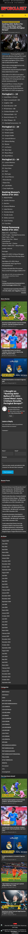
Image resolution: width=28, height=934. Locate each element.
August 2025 (5, 572)
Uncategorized (6, 771)
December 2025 (6, 561)
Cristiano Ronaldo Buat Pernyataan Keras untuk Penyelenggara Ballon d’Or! (13, 283)
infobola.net (5, 32)
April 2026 (5, 549)
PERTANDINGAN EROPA (8, 751)
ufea (3, 768)
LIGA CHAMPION (6, 718)
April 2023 (5, 627)
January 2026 (5, 558)
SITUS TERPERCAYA (19, 2)
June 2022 (4, 656)
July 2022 (4, 653)
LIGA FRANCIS (6, 724)
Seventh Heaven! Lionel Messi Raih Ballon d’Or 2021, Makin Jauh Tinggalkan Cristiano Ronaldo (14, 289)
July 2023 (4, 619)
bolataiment (11, 317)
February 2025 (6, 590)
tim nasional (5, 766)
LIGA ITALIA (5, 733)
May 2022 (4, 659)
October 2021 (5, 679)
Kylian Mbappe (5, 276)
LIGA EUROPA (5, 721)
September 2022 (6, 647)
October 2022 (5, 645)
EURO (3, 697)
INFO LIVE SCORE (9, 2)
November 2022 (6, 642)
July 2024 (4, 604)
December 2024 (6, 595)
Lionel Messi (12, 276)
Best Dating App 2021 (14, 407)
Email (17, 450)
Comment (5, 430)
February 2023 (6, 633)
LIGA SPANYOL (6, 739)
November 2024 (6, 598)
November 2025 (6, 564)
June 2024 (4, 607)
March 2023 (5, 630)
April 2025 (5, 584)
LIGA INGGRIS (5, 730)
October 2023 (5, 616)
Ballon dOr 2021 (8, 274)
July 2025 (4, 575)
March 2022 (5, 665)
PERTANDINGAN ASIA (8, 748)
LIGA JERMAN (5, 736)
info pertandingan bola (18, 274)
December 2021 (6, 673)
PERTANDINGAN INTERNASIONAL (11, 754)
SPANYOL (4, 763)
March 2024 (5, 610)
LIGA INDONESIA (6, 727)
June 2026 (4, 543)
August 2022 (5, 650)
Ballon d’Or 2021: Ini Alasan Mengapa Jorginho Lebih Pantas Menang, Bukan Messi (13, 256)
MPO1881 (4, 742)
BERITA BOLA (6, 0)
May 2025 (4, 581)
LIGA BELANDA (6, 712)
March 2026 (5, 552)
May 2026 (4, 546)
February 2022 (6, 668)
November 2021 (6, 676)
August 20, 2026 (11, 887)
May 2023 (4, 624)
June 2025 (4, 578)
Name (4, 450)
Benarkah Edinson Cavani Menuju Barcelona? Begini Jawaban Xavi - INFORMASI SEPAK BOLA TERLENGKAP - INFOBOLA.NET (14, 489)
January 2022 (5, 671)
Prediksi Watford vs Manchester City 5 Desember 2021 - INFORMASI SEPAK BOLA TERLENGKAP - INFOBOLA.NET (13, 507)
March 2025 (5, 587)
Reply (10, 416)
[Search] (25, 15)
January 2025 (5, 593)
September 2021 (6, 682)
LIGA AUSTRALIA (6, 709)
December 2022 (6, 639)
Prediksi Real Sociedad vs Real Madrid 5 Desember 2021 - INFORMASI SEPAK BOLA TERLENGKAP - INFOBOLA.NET (13, 516)
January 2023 (5, 636)
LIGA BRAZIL (5, 715)
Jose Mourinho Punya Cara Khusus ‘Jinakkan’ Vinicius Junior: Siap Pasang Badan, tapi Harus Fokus (12, 352)
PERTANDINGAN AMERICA (9, 745)
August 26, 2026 (11, 326)
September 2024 (6, 601)
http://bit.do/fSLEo (16, 413)
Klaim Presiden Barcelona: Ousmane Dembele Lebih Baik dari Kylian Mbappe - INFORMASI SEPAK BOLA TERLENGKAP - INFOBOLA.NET (14, 498)
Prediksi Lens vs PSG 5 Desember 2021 (12, 493)
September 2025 (6, 569)
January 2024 (5, 613)
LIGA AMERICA (6, 706)
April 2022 (5, 662)
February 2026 (6, 555)
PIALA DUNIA (5, 757)
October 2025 (5, 566)
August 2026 (5, 540)
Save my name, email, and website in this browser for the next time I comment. (13, 466)
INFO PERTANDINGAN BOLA (18, 0)
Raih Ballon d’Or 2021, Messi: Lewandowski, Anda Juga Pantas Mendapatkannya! (11, 263)
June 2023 (4, 621)
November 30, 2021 (14, 32)
